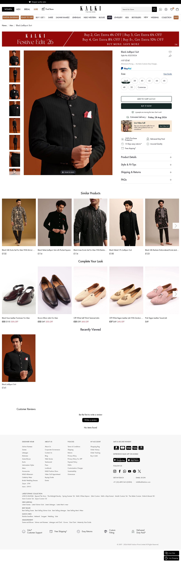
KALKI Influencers (27, 474)
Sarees (24, 449)
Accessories (26, 471)
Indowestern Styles (28, 465)
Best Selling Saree (28, 510)
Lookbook (48, 468)
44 (157, 80)
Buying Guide (49, 477)
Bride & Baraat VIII (148, 496)
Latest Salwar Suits (38, 504)
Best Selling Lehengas (59, 510)
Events (47, 480)
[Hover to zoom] (68, 113)
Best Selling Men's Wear (75, 510)
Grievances (71, 474)
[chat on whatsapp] (160, 9)
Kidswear (25, 456)
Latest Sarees (26, 504)
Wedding (51, 516)
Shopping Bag (95, 446)
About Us (48, 446)
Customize (142, 87)
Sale (56, 516)
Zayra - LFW (26, 483)
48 (124, 86)
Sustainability (72, 471)
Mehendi (37, 516)
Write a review (90, 420)
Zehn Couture (95, 496)
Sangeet (43, 516)
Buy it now (146, 106)
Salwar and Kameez (41, 522)
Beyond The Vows (40, 496)
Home (4, 25)
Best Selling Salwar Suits (43, 510)
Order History (94, 449)
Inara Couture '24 (28, 498)
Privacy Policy (72, 456)
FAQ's (70, 465)
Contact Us (48, 453)
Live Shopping (173, 558)
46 (164, 80)
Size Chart (72, 522)
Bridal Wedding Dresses (30, 480)
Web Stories (49, 459)
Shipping (70, 449)
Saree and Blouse (27, 522)
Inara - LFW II (26, 486)
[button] (139, 9)
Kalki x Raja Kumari (107, 496)
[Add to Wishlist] (170, 52)
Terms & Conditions (74, 446)
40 (142, 80)
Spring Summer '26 (68, 496)
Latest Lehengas (50, 504)
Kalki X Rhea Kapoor (83, 496)
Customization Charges (75, 468)
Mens (24, 468)
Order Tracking (95, 453)
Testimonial (48, 462)
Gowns (65, 522)
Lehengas (25, 453)
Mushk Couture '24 (121, 496)
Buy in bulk (94, 456)
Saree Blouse (26, 459)
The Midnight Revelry (54, 496)
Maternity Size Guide (84, 522)
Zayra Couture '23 (41, 498)
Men (11, 25)
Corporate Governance (52, 449)
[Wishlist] (171, 9)
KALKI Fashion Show (51, 471)
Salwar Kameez (27, 446)
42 (150, 80)
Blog (46, 456)
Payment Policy (72, 462)
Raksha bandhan (27, 516)
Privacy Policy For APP (75, 459)
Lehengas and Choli (55, 522)
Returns (70, 453)
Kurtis (24, 462)
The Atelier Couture (135, 496)
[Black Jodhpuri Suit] (14, 58)
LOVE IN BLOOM (27, 496)
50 (132, 86)
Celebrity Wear (27, 477)
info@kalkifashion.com (143, 482)
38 (135, 80)
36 (125, 80)
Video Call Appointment (52, 474)
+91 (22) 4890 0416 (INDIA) (122, 482)
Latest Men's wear (62, 504)
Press (46, 465)
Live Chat (172, 553)
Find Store (49, 9)
